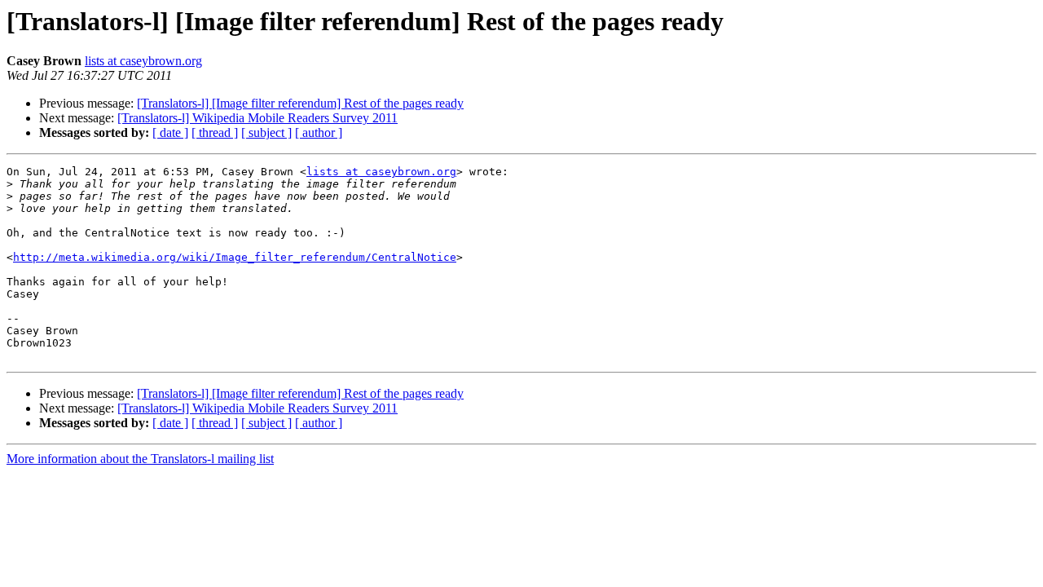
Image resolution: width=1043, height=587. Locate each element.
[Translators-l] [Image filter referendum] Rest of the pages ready (300, 103)
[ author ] (318, 132)
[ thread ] (214, 132)
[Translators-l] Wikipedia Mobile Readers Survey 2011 (257, 118)
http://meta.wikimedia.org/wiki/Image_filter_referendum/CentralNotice (234, 257)
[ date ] (170, 132)
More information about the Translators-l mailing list (140, 459)
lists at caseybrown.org (143, 61)
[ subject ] (266, 132)
